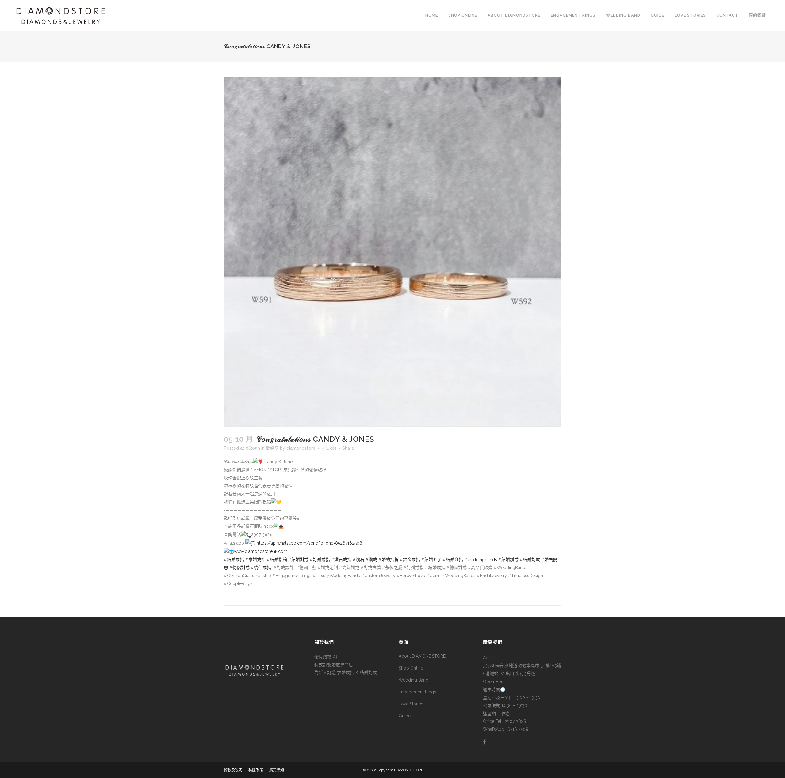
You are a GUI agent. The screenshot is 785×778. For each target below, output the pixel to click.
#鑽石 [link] (358, 559)
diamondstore (301, 448)
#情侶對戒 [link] (239, 567)
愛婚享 (272, 448)
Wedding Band (413, 680)
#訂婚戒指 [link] (320, 559)
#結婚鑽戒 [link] (508, 559)
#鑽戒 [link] (371, 559)
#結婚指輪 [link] (277, 559)
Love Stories (411, 703)
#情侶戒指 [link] (261, 567)
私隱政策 (255, 770)
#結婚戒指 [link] (234, 559)
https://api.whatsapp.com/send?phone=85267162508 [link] (309, 543)
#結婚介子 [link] (431, 559)
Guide (405, 715)
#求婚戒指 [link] (255, 559)
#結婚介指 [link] (453, 559)
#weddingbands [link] (480, 559)
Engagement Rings (417, 691)
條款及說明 (233, 770)
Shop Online (411, 668)
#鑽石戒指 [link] (341, 559)
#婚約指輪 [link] (388, 559)
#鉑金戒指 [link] (410, 559)
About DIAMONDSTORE (422, 656)
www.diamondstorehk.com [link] (260, 551)
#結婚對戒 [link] (298, 559)
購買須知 (276, 770)
